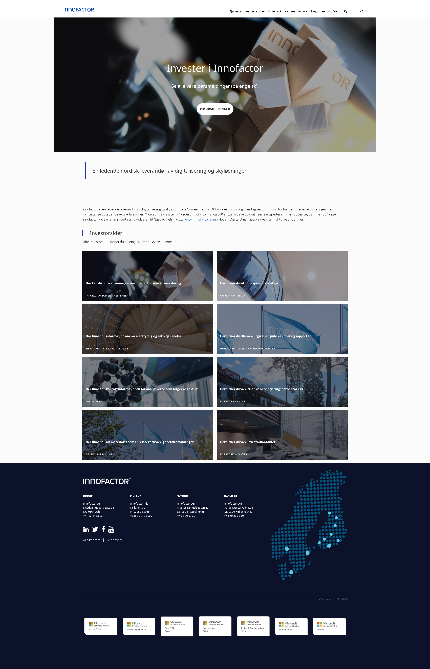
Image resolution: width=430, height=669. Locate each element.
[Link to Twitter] (96, 529)
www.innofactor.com (200, 219)
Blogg (314, 11)
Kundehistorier (255, 11)
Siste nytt (274, 11)
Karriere (290, 11)
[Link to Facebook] (103, 529)
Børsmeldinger (216, 109)
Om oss (302, 11)
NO (361, 11)
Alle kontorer (92, 540)
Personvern (114, 540)
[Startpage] (80, 9)
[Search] (345, 11)
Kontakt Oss (329, 11)
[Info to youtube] (111, 529)
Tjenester (235, 11)
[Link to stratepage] (86, 529)
